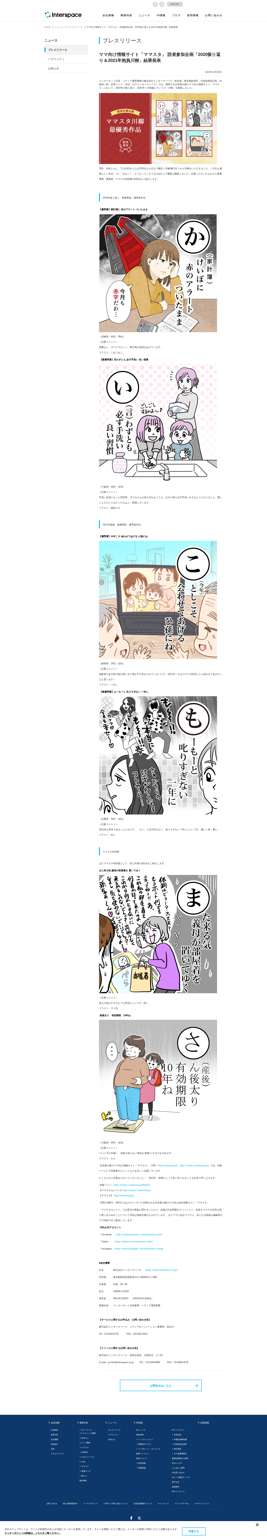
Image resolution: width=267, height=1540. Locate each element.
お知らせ (53, 68)
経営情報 (139, 1435)
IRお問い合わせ (178, 1473)
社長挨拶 (54, 1430)
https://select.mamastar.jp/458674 (132, 1185)
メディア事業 (84, 1443)
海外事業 (83, 1481)
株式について (141, 1458)
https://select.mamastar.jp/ (194, 1165)
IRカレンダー (177, 1463)
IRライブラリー (178, 1430)
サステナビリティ (202, 1504)
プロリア (85, 1466)
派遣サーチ (86, 1471)
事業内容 (126, 15)
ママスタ (85, 1447)
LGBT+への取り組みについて (116, 1504)
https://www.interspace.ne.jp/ (161, 1270)
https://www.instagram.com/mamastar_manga (139, 1248)
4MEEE (85, 1452)
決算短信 (177, 1435)
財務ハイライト (142, 1454)
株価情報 (142, 1468)
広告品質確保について (143, 1504)
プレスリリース (74, 27)
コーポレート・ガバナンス (149, 1449)
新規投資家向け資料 (180, 1458)
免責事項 (175, 1487)
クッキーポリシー (90, 1504)
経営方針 (54, 1435)
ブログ (176, 15)
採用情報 (193, 15)
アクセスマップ (57, 1454)
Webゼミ (85, 1438)
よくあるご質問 (178, 1468)
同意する (194, 1531)
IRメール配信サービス (181, 1477)
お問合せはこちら (161, 1385)
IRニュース (140, 1430)
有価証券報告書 (180, 1439)
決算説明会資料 (180, 1444)
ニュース (144, 15)
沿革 (52, 1449)
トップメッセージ (145, 1439)
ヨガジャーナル (88, 1457)
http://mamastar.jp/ (167, 1165)
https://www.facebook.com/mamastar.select (139, 1234)
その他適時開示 (180, 1454)
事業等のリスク (144, 1444)
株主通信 (177, 1449)
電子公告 (175, 1482)
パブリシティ (56, 59)
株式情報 (142, 1463)
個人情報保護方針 (70, 1504)
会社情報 (108, 15)
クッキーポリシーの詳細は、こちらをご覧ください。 (33, 1533)
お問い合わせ (214, 15)
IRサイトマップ (178, 1491)
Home (47, 27)
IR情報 (161, 15)
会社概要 (54, 1439)
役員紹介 (54, 1444)
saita (84, 1462)
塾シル (84, 1476)
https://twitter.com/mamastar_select (134, 1241)
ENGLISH (175, 4)
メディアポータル (181, 1504)
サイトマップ (163, 1504)
